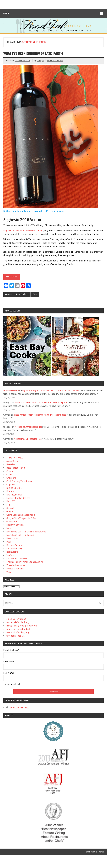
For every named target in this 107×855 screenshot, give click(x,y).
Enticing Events (14, 494)
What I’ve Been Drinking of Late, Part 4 (33, 53)
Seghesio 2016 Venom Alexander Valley (22, 230)
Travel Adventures (15, 565)
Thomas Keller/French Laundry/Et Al (24, 562)
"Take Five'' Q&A (14, 457)
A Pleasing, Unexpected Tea (28, 427)
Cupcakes (11, 484)
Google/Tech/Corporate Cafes (21, 518)
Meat (8, 528)
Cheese (9, 471)
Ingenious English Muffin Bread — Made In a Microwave (50, 390)
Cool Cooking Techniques (19, 481)
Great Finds (12, 521)
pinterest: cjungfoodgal (18, 629)
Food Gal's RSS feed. (18, 707)
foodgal (40, 60)
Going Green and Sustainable (20, 515)
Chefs (9, 474)
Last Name (8, 673)
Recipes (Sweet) (14, 548)
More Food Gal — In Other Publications (26, 531)
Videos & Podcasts (15, 568)
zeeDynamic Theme (95, 852)
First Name (8, 662)
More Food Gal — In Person (20, 535)
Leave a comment (55, 60)
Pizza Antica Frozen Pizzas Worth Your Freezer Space (41, 402)
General (8, 294)
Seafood (10, 555)
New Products (22, 294)
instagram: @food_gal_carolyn (21, 625)
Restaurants (12, 552)
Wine (35, 294)
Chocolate (11, 478)
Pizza (8, 541)
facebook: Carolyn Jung (17, 632)
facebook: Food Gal (15, 635)
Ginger (9, 511)
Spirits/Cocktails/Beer (17, 558)
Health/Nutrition (15, 525)
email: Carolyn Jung (16, 619)
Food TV (10, 501)
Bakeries (10, 464)
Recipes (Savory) (14, 545)
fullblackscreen (11, 390)
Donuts (10, 491)
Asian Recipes (13, 461)
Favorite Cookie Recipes (18, 498)
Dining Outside (14, 488)
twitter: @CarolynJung (17, 622)
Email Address (11, 650)
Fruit (8, 504)
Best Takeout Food (15, 467)
